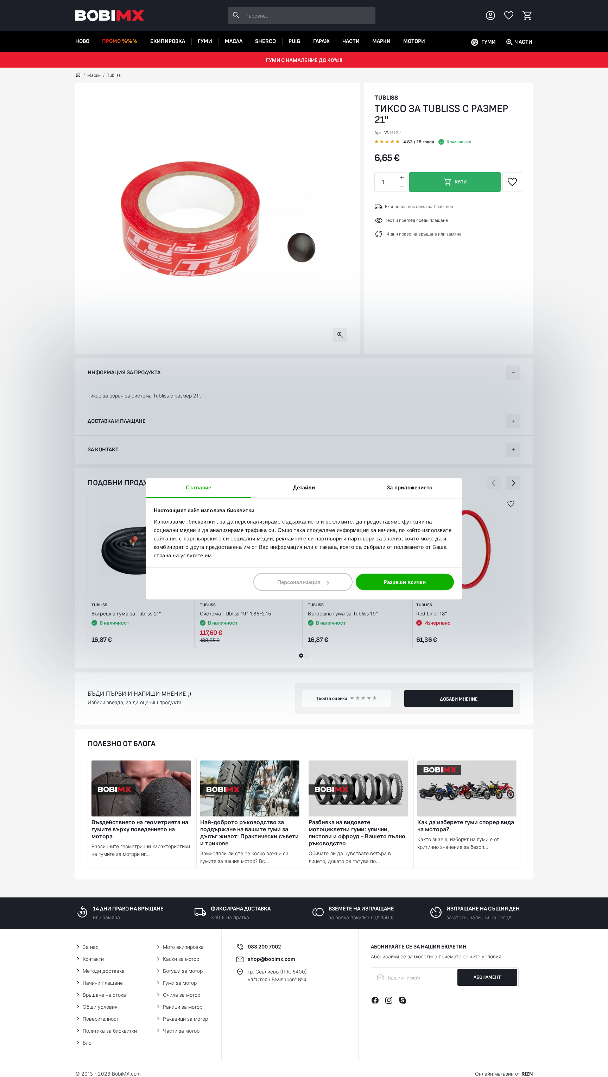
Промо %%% (120, 41)
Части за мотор (181, 1031)
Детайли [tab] (304, 487)
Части (351, 41)
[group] (217, 218)
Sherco (265, 41)
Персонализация (299, 582)
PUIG (294, 41)
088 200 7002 (264, 947)
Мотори (414, 41)
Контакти (93, 959)
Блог (88, 1043)
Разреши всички (405, 582)
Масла (233, 41)
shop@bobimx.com (271, 959)
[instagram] (389, 1000)
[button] (494, 483)
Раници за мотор (182, 1007)
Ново (82, 41)
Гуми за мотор (180, 983)
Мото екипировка (183, 947)
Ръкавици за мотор (185, 1019)
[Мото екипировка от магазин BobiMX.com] (78, 75)
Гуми (205, 41)
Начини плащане (103, 983)
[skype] (402, 1000)
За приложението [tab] (409, 487)
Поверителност (101, 1019)
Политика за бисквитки (110, 1031)
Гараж (321, 41)
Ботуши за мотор (183, 971)
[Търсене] (236, 15)
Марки (381, 41)
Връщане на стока (104, 995)
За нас (91, 947)
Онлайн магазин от (504, 1074)
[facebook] (375, 1000)
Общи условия (100, 1007)
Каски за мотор (181, 959)
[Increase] (401, 177)
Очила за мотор (181, 995)
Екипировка (167, 41)
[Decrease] (401, 187)
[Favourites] (508, 15)
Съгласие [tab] (198, 487)
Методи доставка (104, 971)
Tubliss (114, 75)
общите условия (482, 956)
